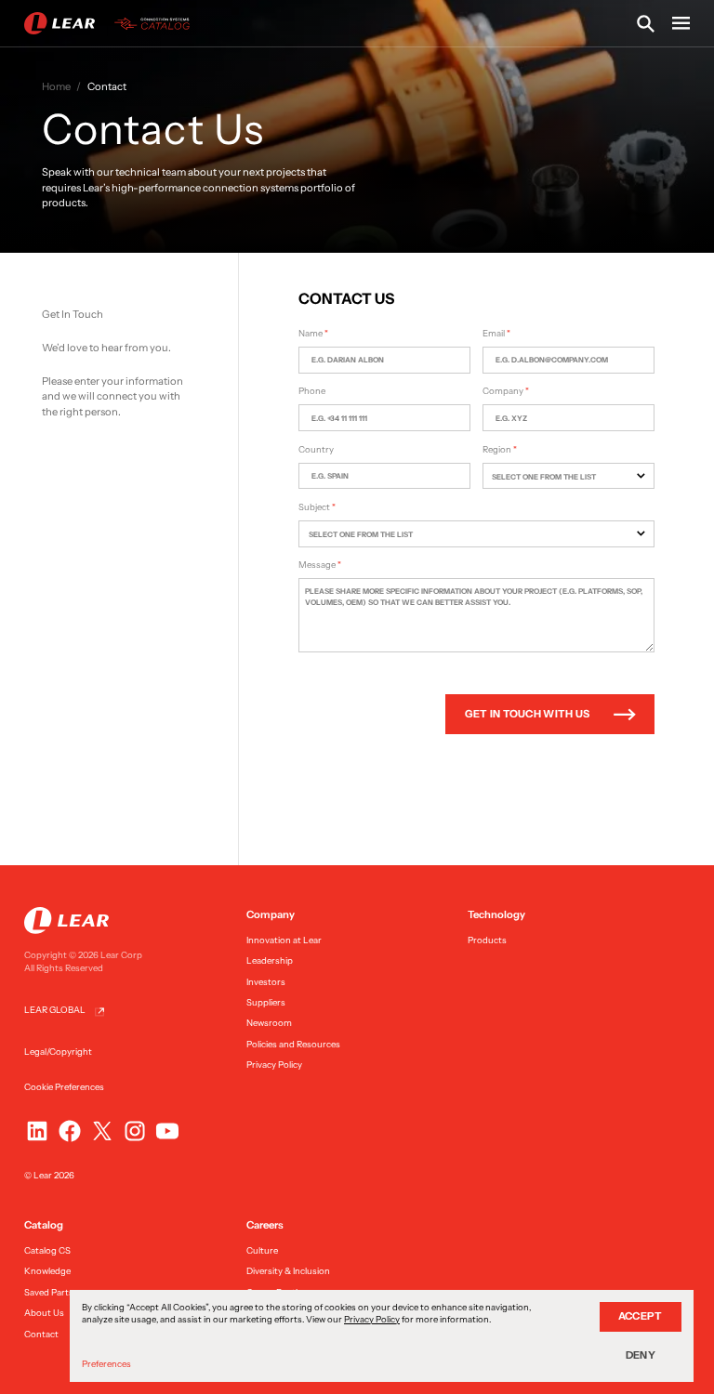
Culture (262, 1250)
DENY (640, 1354)
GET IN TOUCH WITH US (527, 713)
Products (487, 940)
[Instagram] (135, 1131)
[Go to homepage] (110, 23)
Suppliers (265, 1002)
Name (310, 333)
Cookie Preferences (64, 1087)
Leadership (269, 960)
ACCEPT (640, 1315)
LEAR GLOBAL (55, 1010)
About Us (44, 1313)
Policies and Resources (293, 1044)
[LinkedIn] (37, 1131)
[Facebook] (70, 1131)
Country (316, 449)
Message (317, 564)
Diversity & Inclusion (288, 1271)
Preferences (106, 1364)
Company (503, 391)
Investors (265, 982)
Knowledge (47, 1271)
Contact (41, 1334)
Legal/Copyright (58, 1051)
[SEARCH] (645, 24)
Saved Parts (48, 1292)
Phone (311, 391)
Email (494, 333)
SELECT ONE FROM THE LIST (544, 476)
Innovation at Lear (284, 940)
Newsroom (269, 1023)
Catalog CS (47, 1250)
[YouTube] (167, 1131)
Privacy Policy (274, 1064)
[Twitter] (102, 1131)
